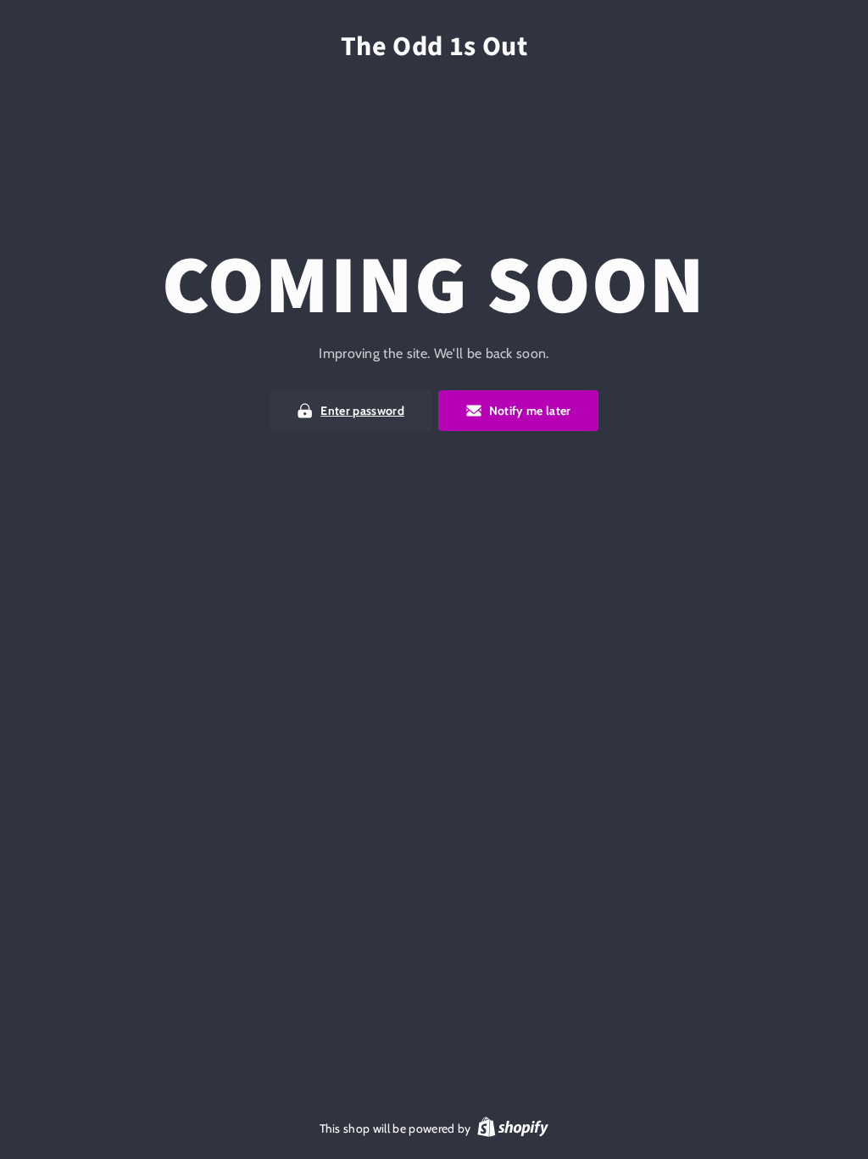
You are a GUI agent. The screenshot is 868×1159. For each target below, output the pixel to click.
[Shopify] (512, 1129)
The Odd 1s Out (434, 46)
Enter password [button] (361, 410)
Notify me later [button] (530, 410)
